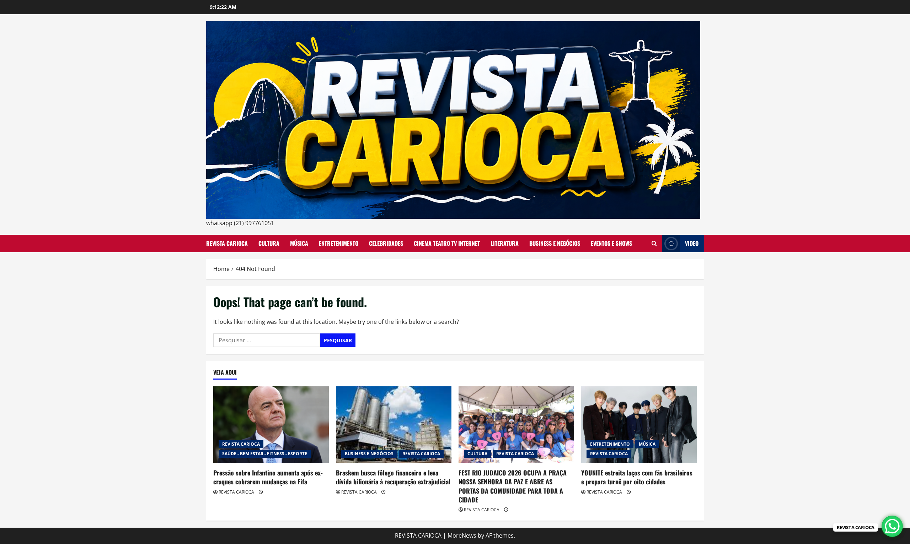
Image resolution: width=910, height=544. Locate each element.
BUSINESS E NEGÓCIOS (554, 243)
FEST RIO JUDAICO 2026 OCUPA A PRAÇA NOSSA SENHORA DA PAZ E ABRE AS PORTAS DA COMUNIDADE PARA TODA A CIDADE (513, 486)
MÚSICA (299, 243)
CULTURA (268, 243)
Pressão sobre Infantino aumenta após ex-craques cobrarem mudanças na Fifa (268, 477)
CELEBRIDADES (386, 243)
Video (691, 243)
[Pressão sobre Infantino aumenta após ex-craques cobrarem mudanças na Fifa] (271, 424)
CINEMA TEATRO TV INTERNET (447, 243)
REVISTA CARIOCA (227, 243)
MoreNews (462, 535)
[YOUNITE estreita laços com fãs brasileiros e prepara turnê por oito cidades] (639, 424)
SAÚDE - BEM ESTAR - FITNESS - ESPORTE (264, 454)
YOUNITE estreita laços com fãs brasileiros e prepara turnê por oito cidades (636, 477)
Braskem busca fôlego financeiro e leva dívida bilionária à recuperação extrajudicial (393, 477)
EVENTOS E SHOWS (611, 243)
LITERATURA (505, 243)
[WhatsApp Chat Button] (892, 526)
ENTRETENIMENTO (338, 243)
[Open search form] (654, 243)
